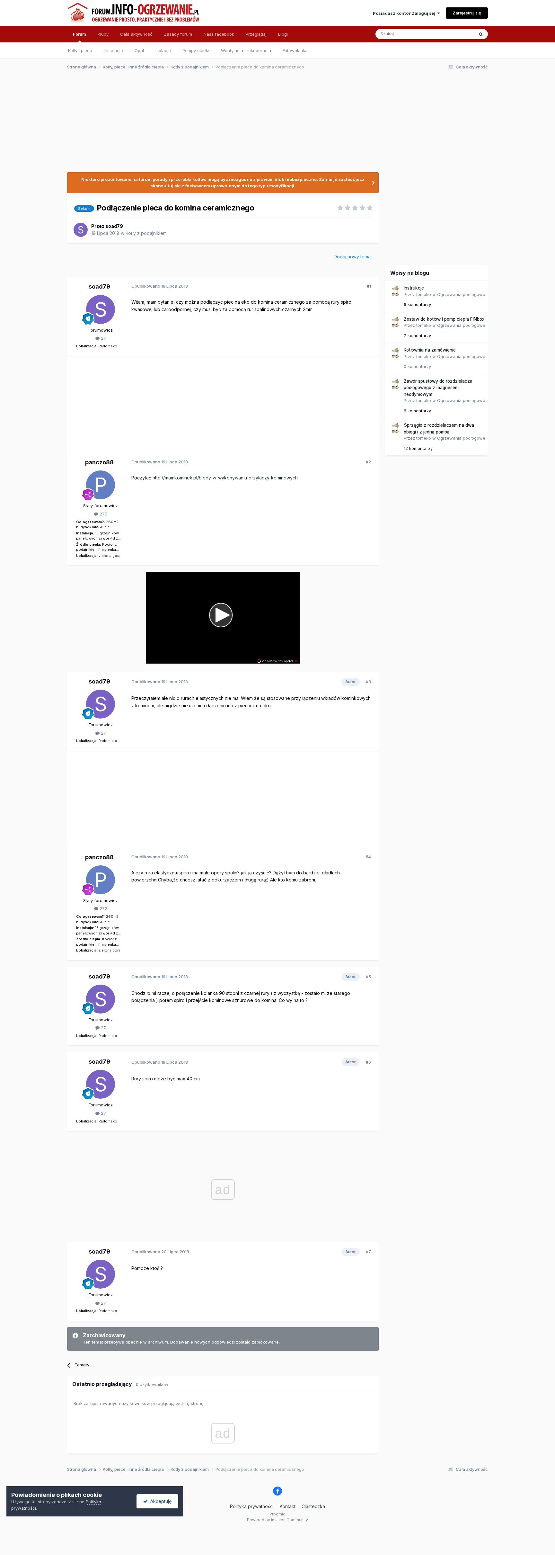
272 (102, 513)
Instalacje (113, 50)
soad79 (114, 226)
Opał (139, 50)
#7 (368, 1251)
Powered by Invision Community (277, 1519)
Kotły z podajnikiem (146, 233)
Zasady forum (178, 34)
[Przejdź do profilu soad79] (81, 230)
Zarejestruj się (467, 12)
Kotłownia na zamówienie (430, 350)
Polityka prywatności (252, 1506)
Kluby (103, 34)
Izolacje (163, 50)
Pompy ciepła (195, 50)
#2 (368, 461)
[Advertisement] (274, 125)
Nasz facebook (219, 34)
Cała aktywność (136, 34)
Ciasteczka (313, 1506)
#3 (368, 681)
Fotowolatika (295, 50)
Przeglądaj (256, 34)
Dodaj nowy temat (353, 256)
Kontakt (287, 1506)
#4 (368, 856)
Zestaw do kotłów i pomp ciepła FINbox (444, 319)
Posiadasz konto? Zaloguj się (405, 13)
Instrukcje (414, 287)
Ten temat (455, 33)
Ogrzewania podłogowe (461, 294)
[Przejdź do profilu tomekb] (395, 290)
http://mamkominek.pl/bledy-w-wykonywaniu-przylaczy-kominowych (225, 477)
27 (103, 338)
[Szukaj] (481, 34)
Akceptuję (160, 1501)
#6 (368, 1062)
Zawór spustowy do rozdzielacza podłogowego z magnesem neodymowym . (438, 388)
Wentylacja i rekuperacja (246, 50)
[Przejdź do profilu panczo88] (100, 484)
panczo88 (99, 462)
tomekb (423, 294)
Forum (79, 34)
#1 (369, 286)
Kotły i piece (80, 50)
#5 (368, 976)
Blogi (283, 34)
